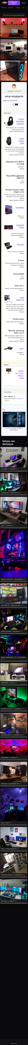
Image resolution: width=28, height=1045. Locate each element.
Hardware (10, 7)
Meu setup (4, 901)
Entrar (24, 3)
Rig (23, 7)
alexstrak (15, 631)
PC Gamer (8, 428)
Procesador (20, 207)
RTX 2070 (20, 244)
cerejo (10, 901)
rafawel (13, 757)
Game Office (4, 605)
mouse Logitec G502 (21, 141)
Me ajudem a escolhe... (7, 708)
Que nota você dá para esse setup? (14, 15)
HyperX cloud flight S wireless (20, 121)
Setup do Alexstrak (6, 631)
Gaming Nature (5, 757)
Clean (2, 848)
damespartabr (18, 579)
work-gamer (4, 469)
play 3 (21, 348)
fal (6, 822)
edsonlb (12, 469)
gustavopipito (13, 783)
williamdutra (18, 874)
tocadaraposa (5, 492)
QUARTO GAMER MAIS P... (7, 657)
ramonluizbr (17, 735)
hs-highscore (19, 398)
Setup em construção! (7, 579)
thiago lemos (14, 605)
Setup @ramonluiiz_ (6, 735)
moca (11, 682)
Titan (2, 822)
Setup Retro (4, 783)
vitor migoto (21, 657)
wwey (2, 525)
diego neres (14, 492)
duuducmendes (10, 848)
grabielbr (17, 708)
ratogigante (10, 91)
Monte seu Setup (14, 2)
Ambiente (18, 7)
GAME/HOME (4, 682)
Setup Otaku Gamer (6, 874)
